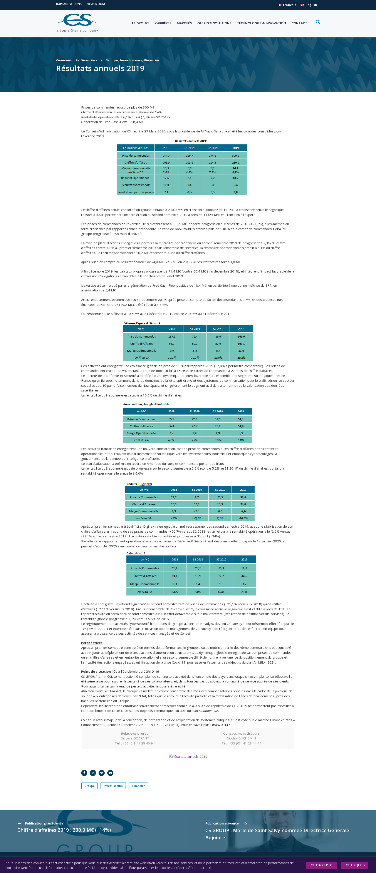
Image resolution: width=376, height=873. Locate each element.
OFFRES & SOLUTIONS (214, 23)
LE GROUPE (140, 23)
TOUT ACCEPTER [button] (321, 865)
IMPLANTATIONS (69, 4)
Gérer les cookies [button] (201, 867)
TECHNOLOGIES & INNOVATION (261, 23)
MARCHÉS (184, 23)
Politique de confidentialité (107, 867)
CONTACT (299, 23)
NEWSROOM (95, 4)
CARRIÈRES (163, 23)
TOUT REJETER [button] (354, 865)
